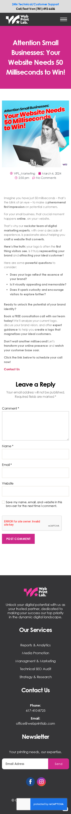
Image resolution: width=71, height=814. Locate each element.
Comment (10, 408)
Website (7, 483)
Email (7, 465)
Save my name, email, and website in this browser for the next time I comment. (34, 504)
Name (7, 446)
